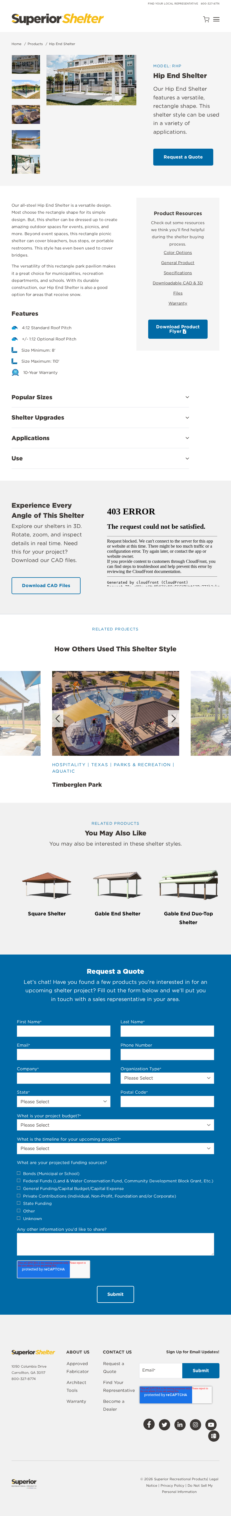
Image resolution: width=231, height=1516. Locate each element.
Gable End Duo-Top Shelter (188, 918)
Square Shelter (47, 914)
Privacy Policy (173, 1485)
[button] (100, 397)
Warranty (177, 303)
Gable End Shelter (118, 914)
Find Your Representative (119, 1386)
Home (16, 44)
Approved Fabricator (77, 1367)
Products (35, 44)
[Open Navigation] (216, 19)
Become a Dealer (114, 1405)
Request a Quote (113, 1367)
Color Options (178, 252)
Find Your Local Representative (173, 3)
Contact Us (117, 1352)
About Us (78, 1352)
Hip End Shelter (62, 44)
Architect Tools (76, 1386)
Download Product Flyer (178, 329)
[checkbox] (115, 1196)
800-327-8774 (210, 3)
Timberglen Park (77, 784)
